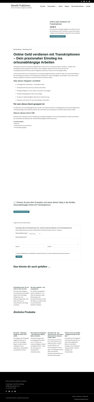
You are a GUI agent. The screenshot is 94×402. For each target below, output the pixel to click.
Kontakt (88, 6)
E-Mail (50, 246)
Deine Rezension (21, 237)
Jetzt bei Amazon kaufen (57, 36)
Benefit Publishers (20, 5)
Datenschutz (85, 396)
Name (18, 246)
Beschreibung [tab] (17, 49)
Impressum (79, 396)
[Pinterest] (89, 1)
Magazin (67, 6)
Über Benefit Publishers (77, 6)
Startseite (42, 6)
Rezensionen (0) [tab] (27, 49)
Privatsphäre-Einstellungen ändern (81, 399)
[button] (56, 6)
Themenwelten (51, 6)
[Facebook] (84, 1)
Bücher (61, 6)
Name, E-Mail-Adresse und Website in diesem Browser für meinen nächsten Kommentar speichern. (43, 253)
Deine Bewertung (22, 233)
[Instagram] (81, 1)
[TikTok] (86, 1)
